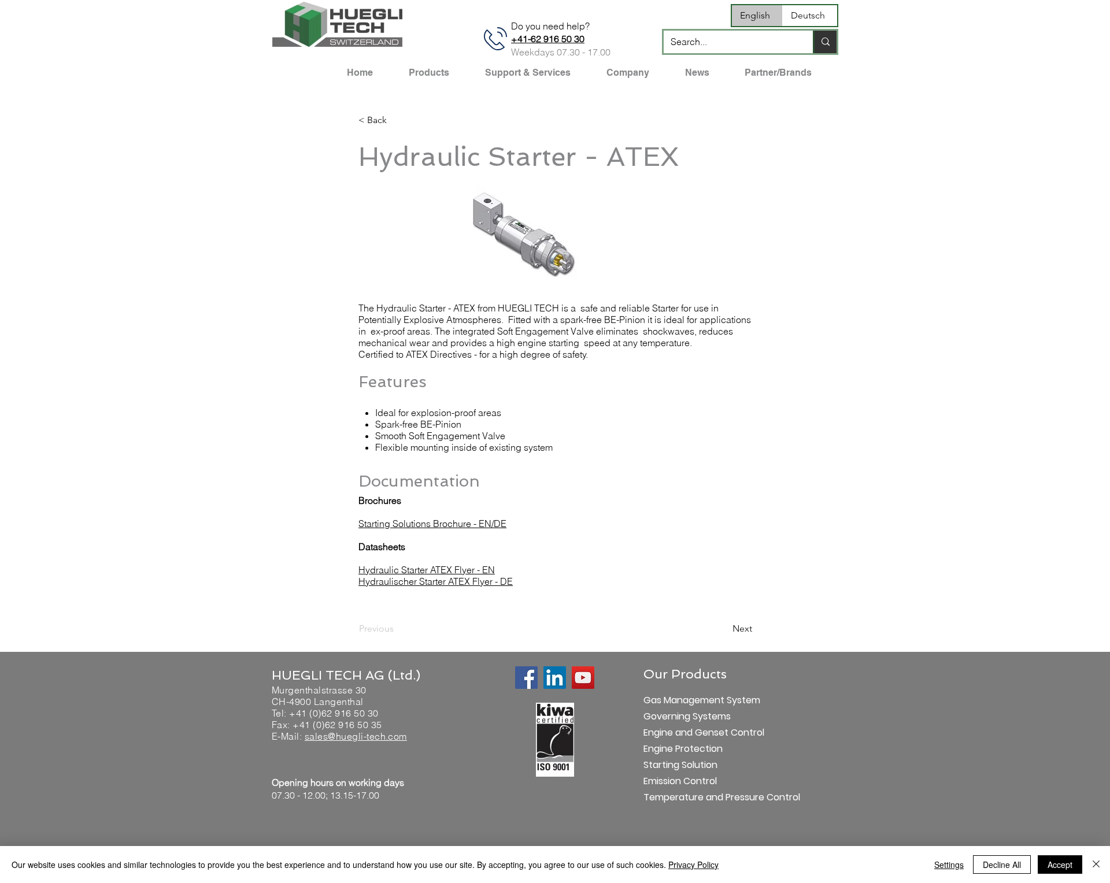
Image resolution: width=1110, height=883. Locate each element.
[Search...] (825, 42)
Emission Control (680, 781)
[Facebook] (526, 677)
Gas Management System (684, 700)
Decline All (1002, 864)
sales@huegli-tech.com (356, 736)
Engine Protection (683, 748)
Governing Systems (684, 716)
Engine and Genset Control (684, 732)
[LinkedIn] (554, 677)
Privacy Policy (693, 864)
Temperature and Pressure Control (684, 797)
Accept (1060, 864)
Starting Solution (680, 764)
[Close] (1096, 864)
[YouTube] (583, 677)
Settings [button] (949, 864)
